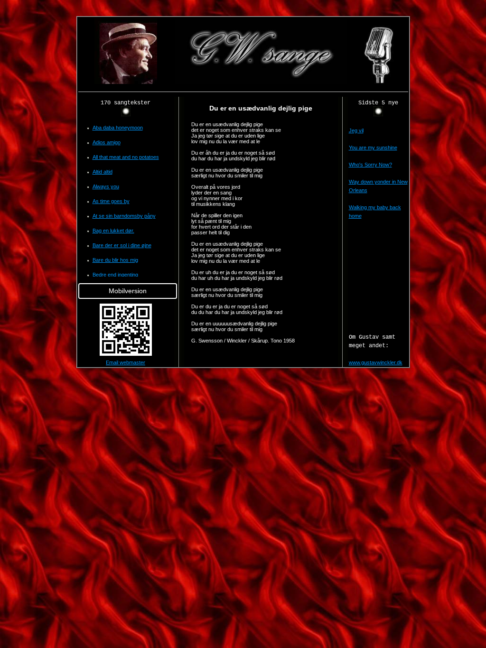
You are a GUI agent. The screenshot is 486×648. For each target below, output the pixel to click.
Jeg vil (356, 130)
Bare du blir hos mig (115, 260)
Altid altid (102, 172)
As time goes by (111, 201)
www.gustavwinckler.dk (375, 362)
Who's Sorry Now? (370, 164)
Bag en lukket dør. (113, 230)
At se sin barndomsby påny (124, 216)
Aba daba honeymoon (118, 127)
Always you (106, 186)
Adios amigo (107, 142)
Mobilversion (128, 291)
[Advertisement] (38, 158)
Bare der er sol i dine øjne (122, 245)
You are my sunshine (373, 147)
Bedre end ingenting (115, 275)
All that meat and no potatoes (126, 157)
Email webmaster (125, 362)
